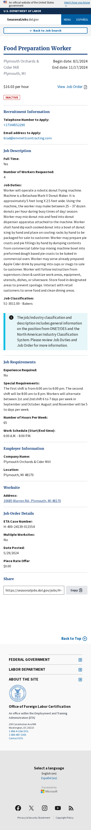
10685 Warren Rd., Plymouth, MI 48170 (32, 500)
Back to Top (71, 638)
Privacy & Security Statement (33, 817)
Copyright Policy (65, 817)
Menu (67, 20)
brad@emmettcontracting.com (28, 138)
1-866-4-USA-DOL (19, 731)
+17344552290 (14, 125)
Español (82, 20)
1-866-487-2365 (17, 734)
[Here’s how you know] (45, 4)
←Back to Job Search (45, 30)
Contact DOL (16, 738)
